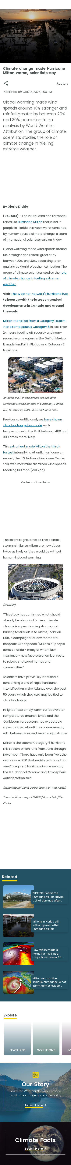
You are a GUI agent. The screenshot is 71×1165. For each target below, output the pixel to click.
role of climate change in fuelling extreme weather (34, 278)
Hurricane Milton (30, 222)
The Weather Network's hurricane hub (39, 294)
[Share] (6, 83)
